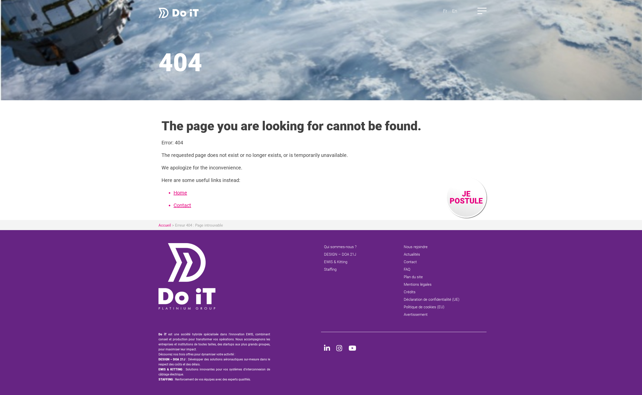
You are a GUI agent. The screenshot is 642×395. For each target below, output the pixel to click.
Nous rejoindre (416, 247)
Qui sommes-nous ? (340, 247)
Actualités (412, 254)
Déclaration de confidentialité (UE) (431, 299)
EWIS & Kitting (335, 262)
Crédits (410, 292)
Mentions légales (418, 284)
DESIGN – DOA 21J (340, 254)
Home (180, 193)
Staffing (330, 269)
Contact (182, 205)
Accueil (164, 225)
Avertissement (416, 314)
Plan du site (413, 277)
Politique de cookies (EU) (424, 307)
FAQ (407, 269)
